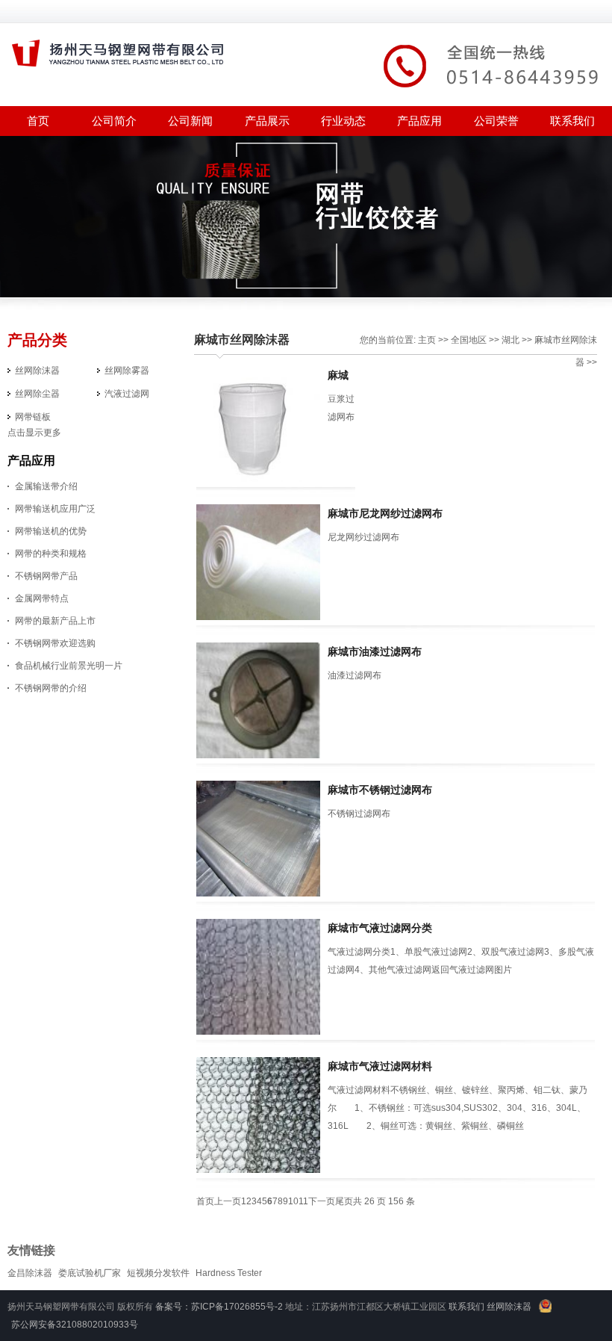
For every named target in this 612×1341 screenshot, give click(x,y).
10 (293, 1201)
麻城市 (547, 340)
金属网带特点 (42, 598)
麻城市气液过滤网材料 (380, 1066)
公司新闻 (190, 120)
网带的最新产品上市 (55, 621)
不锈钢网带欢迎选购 (55, 643)
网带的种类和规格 (51, 553)
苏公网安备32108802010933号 (74, 1324)
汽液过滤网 (126, 393)
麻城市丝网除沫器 (242, 339)
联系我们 (572, 120)
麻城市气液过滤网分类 (380, 928)
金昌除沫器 (29, 1273)
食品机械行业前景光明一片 (68, 665)
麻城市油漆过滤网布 (375, 651)
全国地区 (469, 340)
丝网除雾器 (126, 370)
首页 (205, 1201)
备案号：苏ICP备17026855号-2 (219, 1306)
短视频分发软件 (158, 1273)
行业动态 (343, 120)
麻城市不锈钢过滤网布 (380, 790)
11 (303, 1201)
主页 (427, 340)
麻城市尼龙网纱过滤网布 (385, 513)
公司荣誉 (496, 120)
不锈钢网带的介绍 (51, 688)
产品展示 (267, 120)
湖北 (510, 340)
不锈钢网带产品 (46, 576)
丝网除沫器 (37, 370)
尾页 (344, 1201)
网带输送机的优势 (51, 531)
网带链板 (33, 417)
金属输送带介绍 (46, 486)
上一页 (227, 1201)
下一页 (321, 1201)
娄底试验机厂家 (89, 1273)
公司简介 (114, 120)
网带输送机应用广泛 (55, 509)
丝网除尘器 (37, 393)
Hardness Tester (229, 1273)
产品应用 (419, 120)
